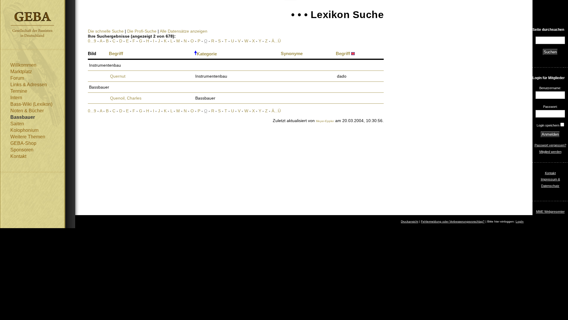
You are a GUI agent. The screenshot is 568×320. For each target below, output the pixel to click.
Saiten (17, 123)
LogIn (520, 221)
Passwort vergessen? (550, 145)
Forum (17, 78)
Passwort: (550, 106)
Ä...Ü (276, 41)
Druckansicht (409, 221)
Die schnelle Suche (106, 31)
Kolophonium (24, 130)
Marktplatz (21, 71)
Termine (18, 91)
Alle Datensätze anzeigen (183, 31)
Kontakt (18, 156)
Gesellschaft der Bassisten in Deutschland (32, 24)
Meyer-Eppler (325, 121)
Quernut (117, 76)
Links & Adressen (28, 84)
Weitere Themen (27, 136)
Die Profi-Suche (141, 31)
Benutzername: (550, 88)
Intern (16, 97)
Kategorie (207, 53)
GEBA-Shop (23, 143)
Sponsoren (21, 149)
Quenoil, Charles (125, 98)
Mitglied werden (550, 151)
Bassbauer (22, 117)
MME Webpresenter (550, 211)
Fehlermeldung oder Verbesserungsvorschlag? (453, 221)
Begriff (116, 53)
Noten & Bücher (27, 110)
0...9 (92, 41)
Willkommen (23, 65)
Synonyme (292, 53)
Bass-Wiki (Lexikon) (31, 104)
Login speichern (548, 125)
